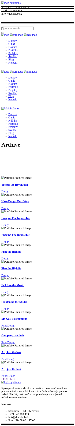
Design (5, 191)
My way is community (14, 318)
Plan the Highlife (11, 251)
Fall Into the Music (12, 285)
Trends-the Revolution (14, 184)
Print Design (8, 325)
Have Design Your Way (15, 201)
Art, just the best (11, 352)
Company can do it (12, 335)
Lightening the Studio (14, 301)
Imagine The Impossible (15, 218)
